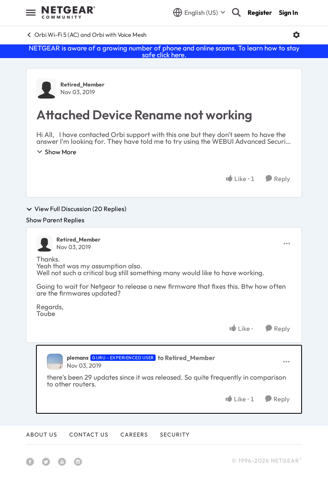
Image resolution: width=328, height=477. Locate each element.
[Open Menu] (296, 34)
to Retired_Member (186, 357)
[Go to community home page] (68, 12)
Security (175, 434)
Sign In (288, 12)
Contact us (88, 434)
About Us (41, 434)
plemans (77, 357)
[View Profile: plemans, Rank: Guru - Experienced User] (55, 362)
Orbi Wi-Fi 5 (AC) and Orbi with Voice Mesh (90, 34)
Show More (60, 152)
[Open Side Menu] (31, 12)
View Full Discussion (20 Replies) (80, 209)
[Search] (236, 12)
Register (260, 12)
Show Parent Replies (55, 220)
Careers (134, 434)
